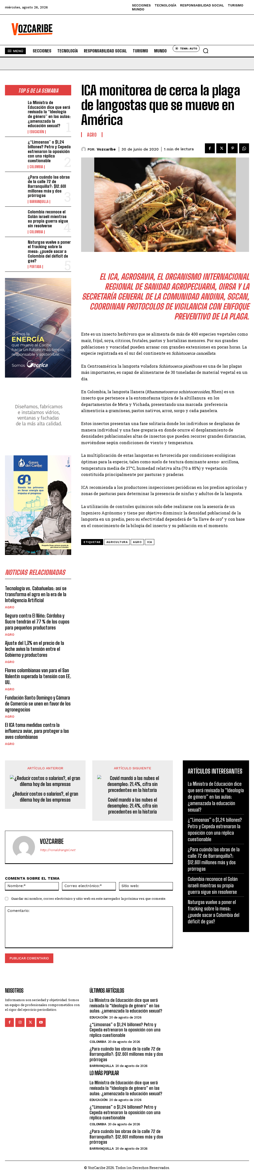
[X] (221, 148)
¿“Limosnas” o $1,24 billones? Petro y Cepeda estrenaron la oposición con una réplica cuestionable (49, 151)
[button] (206, 51)
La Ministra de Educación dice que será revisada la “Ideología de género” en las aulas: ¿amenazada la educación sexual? (49, 114)
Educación (37, 132)
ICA (149, 542)
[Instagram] (19, 1022)
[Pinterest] (233, 148)
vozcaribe (106, 149)
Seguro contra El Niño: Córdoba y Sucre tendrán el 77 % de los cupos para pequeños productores (37, 621)
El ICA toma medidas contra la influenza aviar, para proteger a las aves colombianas (37, 731)
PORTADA (35, 267)
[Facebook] (210, 148)
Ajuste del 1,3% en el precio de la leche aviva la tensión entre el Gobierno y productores (34, 649)
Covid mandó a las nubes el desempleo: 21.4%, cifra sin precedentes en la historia (132, 806)
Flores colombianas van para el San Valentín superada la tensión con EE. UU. (38, 676)
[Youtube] (40, 1022)
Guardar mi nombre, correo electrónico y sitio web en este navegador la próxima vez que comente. (88, 898)
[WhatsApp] (244, 148)
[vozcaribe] (84, 149)
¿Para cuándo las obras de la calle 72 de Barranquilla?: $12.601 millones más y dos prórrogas (49, 186)
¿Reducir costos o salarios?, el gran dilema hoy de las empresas (45, 797)
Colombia (36, 167)
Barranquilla (39, 201)
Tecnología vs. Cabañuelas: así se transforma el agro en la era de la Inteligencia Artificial (35, 594)
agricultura (117, 542)
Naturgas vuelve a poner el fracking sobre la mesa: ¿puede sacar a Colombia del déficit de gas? (49, 251)
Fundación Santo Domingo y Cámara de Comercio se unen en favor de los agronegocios (38, 703)
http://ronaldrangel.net (57, 850)
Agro (9, 607)
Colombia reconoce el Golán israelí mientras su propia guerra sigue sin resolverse (48, 218)
